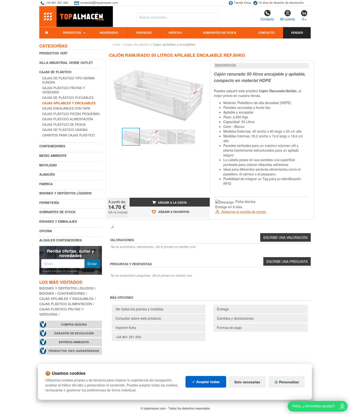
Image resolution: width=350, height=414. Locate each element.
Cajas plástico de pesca (64, 124)
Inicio (116, 44)
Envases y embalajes (58, 221)
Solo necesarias (247, 382)
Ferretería (49, 202)
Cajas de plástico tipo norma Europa (68, 80)
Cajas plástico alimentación (67, 119)
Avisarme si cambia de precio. (243, 211)
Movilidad (48, 165)
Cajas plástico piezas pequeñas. (71, 113)
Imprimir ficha (125, 327)
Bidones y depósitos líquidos (65, 193)
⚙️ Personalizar (286, 382)
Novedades (109, 32)
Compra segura (74, 325)
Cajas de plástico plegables (68, 97)
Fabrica (46, 184)
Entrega (223, 309)
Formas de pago (229, 327)
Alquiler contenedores (60, 240)
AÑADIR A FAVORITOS (173, 212)
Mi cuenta (287, 19)
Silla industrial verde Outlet (66, 62)
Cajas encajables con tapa (66, 108)
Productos (72, 32)
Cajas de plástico (55, 72)
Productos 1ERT (53, 53)
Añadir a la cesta (172, 203)
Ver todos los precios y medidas (139, 309)
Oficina (45, 231)
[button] (202, 66)
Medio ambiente (53, 155)
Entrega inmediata (74, 342)
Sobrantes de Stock (57, 212)
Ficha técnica (245, 201)
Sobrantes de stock (219, 32)
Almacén (47, 174)
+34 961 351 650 (128, 336)
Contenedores (52, 146)
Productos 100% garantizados (74, 351)
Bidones (46, 293)
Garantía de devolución (74, 333)
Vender (297, 32)
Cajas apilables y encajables (66, 298)
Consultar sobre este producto (138, 318)
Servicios (144, 32)
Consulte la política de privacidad (59, 271)
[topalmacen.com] (76, 16)
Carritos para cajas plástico (68, 135)
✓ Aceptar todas (206, 381)
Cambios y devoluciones (235, 318)
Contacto (267, 19)
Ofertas (175, 32)
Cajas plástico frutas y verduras (63, 90)
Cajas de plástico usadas (65, 129)
